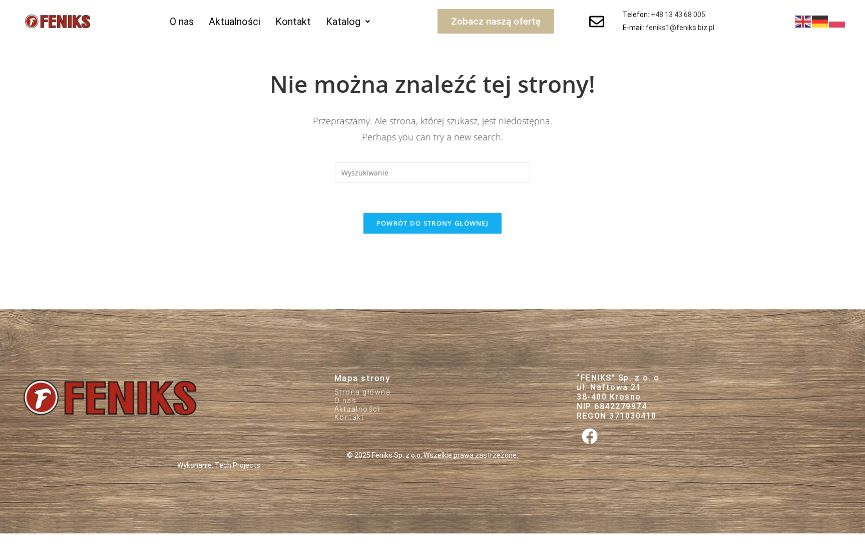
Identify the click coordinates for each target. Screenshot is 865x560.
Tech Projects (237, 465)
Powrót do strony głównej (432, 223)
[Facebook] (589, 436)
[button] (347, 21)
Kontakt (293, 22)
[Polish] (837, 21)
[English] (803, 21)
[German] (820, 21)
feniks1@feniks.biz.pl (680, 28)
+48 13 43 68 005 (678, 15)
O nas (182, 22)
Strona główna (362, 392)
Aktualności (234, 22)
